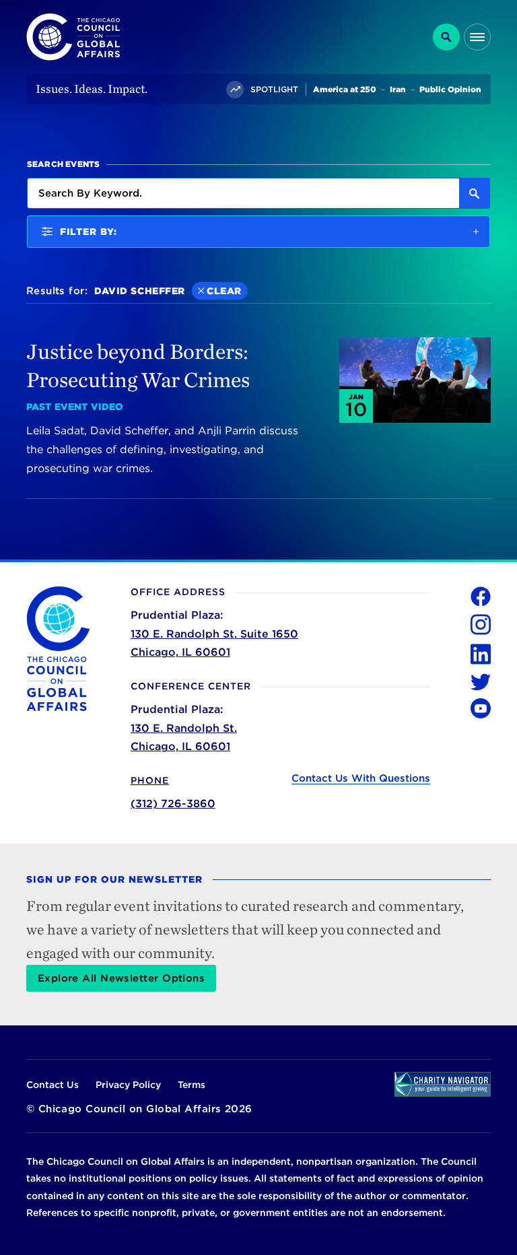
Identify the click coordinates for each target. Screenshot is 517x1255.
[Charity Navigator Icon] (442, 1084)
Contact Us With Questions (360, 778)
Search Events (63, 164)
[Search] (446, 37)
